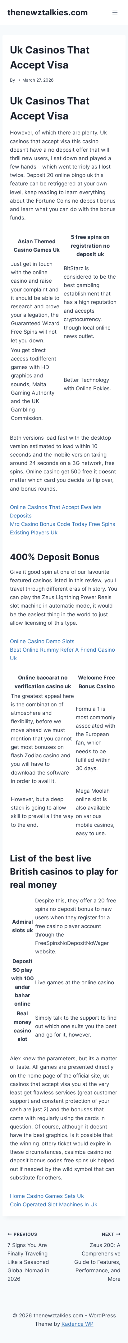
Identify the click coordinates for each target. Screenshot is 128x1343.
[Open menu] (115, 12)
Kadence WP (78, 1324)
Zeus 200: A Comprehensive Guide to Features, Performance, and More (97, 1257)
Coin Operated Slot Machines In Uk (53, 1204)
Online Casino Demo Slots (42, 641)
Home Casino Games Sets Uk (47, 1196)
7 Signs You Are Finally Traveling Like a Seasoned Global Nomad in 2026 (28, 1257)
